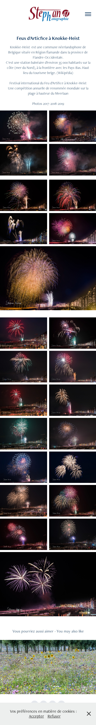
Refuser (54, 716)
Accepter (36, 716)
